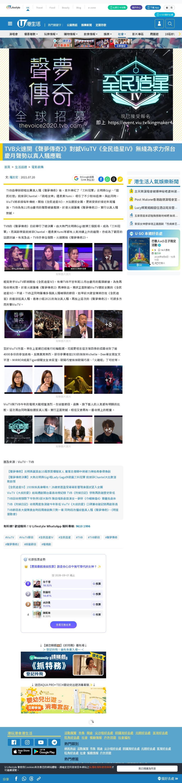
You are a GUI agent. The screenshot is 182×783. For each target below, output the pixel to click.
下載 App (154, 7)
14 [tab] (93, 47)
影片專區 (138, 34)
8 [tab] (86, 43)
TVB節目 (94, 537)
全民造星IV (46, 537)
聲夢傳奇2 (13, 544)
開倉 (90, 733)
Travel (39, 7)
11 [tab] (97, 43)
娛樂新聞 (86, 25)
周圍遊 (154, 34)
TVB (80, 537)
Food (52, 7)
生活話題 (21, 167)
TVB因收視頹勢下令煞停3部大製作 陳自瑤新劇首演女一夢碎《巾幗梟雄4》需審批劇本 (61, 498)
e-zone (92, 7)
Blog (78, 7)
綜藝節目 (31, 544)
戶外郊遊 (110, 737)
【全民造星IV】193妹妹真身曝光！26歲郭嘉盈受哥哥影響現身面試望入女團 (55, 487)
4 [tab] (93, 39)
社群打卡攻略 (119, 7)
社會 (85, 737)
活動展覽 (70, 733)
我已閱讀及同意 (147, 768)
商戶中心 (136, 7)
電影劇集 (38, 167)
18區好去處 (172, 34)
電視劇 (47, 544)
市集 (82, 733)
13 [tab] (90, 47)
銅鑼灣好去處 (124, 733)
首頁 (7, 167)
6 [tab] (101, 39)
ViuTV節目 (27, 537)
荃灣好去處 (160, 733)
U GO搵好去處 (166, 14)
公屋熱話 (72, 25)
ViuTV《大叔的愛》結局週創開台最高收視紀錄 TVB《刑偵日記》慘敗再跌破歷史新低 (61, 493)
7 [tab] (83, 43)
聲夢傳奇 (112, 537)
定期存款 (101, 25)
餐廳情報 (96, 737)
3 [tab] (90, 39)
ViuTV (10, 537)
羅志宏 (14, 177)
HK (27, 7)
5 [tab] (97, 39)
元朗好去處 (143, 733)
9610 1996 (83, 526)
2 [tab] (86, 39)
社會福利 (124, 737)
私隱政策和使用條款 (100, 767)
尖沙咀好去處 (104, 733)
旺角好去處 (71, 737)
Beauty (65, 7)
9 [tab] (90, 43)
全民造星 (65, 537)
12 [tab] (101, 43)
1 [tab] (83, 39)
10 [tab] (93, 43)
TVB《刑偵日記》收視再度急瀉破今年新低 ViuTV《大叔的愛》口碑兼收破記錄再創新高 (62, 504)
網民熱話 (70, 748)
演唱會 (13, 34)
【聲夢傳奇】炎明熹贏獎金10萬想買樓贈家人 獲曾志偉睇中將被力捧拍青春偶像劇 (59, 471)
